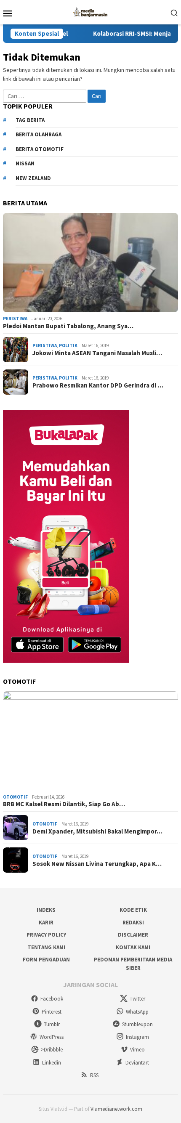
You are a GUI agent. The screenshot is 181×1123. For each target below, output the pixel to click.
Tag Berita (30, 120)
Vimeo (137, 1049)
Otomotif (15, 797)
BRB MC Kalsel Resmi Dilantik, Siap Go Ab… (64, 804)
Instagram (137, 1037)
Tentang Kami (46, 947)
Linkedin (51, 1062)
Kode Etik (133, 909)
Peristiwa (15, 318)
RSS (94, 1075)
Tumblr (52, 1024)
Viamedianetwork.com (116, 1108)
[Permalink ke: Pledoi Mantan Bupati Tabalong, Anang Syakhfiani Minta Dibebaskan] (90, 262)
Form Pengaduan (46, 959)
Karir (46, 922)
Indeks (46, 909)
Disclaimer (133, 934)
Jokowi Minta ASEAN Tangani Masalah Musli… (97, 353)
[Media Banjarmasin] (90, 11)
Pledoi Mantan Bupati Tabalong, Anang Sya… (68, 326)
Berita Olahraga (38, 134)
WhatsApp (137, 1011)
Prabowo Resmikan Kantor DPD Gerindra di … (97, 385)
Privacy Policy (46, 934)
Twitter (137, 998)
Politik (68, 345)
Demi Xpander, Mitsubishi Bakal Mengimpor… (97, 831)
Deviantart (137, 1062)
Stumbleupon (137, 1024)
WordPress (52, 1037)
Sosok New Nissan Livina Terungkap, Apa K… (97, 864)
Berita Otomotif (40, 149)
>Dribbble (52, 1049)
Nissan (25, 163)
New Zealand (33, 178)
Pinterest (51, 1011)
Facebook (51, 998)
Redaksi (133, 922)
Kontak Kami (133, 947)
